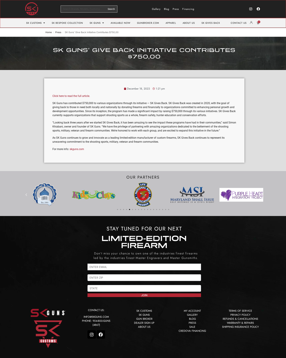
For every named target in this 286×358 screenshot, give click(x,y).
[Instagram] (250, 9)
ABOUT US (189, 23)
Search (111, 9)
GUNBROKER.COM (148, 23)
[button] (26, 194)
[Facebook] (258, 9)
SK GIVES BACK (211, 23)
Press (176, 9)
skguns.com (77, 149)
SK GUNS (95, 23)
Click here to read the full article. (71, 96)
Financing (188, 9)
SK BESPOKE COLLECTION (67, 23)
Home (48, 32)
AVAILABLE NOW (120, 23)
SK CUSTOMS (34, 23)
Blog (166, 9)
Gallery (156, 9)
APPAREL (171, 23)
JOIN (144, 295)
